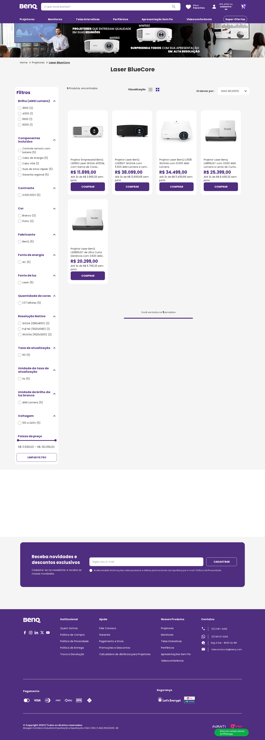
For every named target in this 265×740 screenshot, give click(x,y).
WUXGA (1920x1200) (37, 334)
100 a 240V (31, 423)
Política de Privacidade (208, 570)
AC (26, 262)
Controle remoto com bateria (36, 150)
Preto (28, 221)
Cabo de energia (35, 158)
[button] (37, 101)
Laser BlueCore (59, 62)
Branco (29, 215)
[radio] (150, 89)
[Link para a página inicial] (24, 62)
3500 (27, 108)
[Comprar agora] (88, 186)
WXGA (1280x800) (36, 323)
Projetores (38, 62)
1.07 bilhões (31, 303)
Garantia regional (35, 174)
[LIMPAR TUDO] (37, 457)
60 (26, 355)
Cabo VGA (30, 163)
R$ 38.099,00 (45, 447)
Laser (28, 282)
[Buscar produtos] (174, 7)
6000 (27, 125)
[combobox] (110, 6)
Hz (26, 378)
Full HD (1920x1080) (36, 329)
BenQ (28, 241)
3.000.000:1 (31, 195)
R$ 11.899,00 (26, 447)
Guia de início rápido (37, 169)
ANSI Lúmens (32, 402)
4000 (27, 113)
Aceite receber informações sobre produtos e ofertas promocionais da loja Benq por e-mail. (157, 570)
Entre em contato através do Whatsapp (232, 732)
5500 (27, 119)
